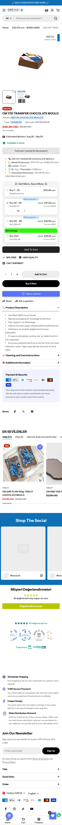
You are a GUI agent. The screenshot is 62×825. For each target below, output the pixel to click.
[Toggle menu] (4, 10)
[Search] (55, 18)
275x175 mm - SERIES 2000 (26, 27)
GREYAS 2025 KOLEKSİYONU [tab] (42, 437)
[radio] (31, 191)
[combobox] (31, 18)
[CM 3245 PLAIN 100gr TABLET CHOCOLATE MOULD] (23, 464)
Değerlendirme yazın (31, 606)
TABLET (5, 488)
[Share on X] (23, 411)
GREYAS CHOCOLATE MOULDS (27, 117)
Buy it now (31, 283)
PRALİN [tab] (19, 437)
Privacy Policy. (9, 762)
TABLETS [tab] (7, 437)
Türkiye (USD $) (14, 793)
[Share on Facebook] (14, 411)
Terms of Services (40, 758)
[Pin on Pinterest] (32, 411)
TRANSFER (16, 122)
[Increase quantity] (24, 211)
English (32, 793)
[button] (31, 294)
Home (5, 27)
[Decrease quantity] (12, 211)
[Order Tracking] (46, 10)
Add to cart (31, 249)
